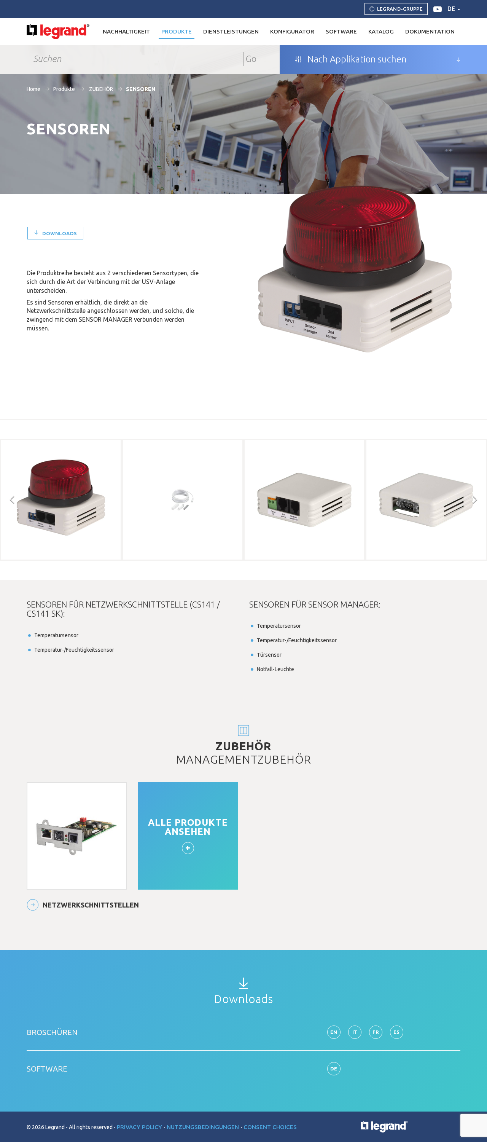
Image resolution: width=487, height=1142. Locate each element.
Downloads (59, 233)
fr (375, 1032)
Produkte (64, 89)
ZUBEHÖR (100, 89)
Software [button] (341, 31)
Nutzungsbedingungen (203, 1127)
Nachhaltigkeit (126, 31)
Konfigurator (292, 31)
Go (251, 59)
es (396, 1032)
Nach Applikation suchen (356, 59)
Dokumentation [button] (430, 31)
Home (33, 89)
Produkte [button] (176, 31)
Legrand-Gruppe (400, 8)
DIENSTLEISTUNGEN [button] (231, 31)
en (333, 1032)
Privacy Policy (140, 1127)
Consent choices (270, 1127)
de (452, 8)
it (355, 1032)
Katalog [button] (381, 31)
